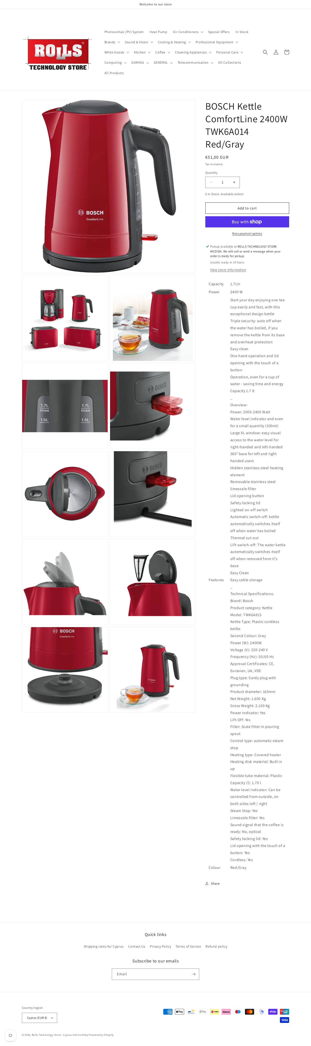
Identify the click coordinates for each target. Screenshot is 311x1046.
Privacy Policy (160, 946)
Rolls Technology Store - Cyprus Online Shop (60, 1035)
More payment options (247, 233)
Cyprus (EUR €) (37, 1018)
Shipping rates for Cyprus (104, 946)
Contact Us (136, 946)
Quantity (211, 173)
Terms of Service (188, 946)
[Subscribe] (193, 974)
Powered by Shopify (101, 1035)
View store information (228, 270)
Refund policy (216, 946)
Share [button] (215, 883)
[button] (187, 32)
